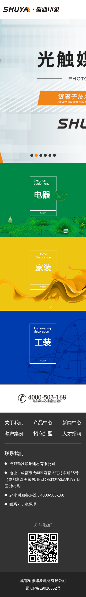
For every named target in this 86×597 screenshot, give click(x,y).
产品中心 (43, 422)
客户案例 (14, 433)
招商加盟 (43, 433)
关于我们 (14, 422)
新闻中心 (71, 422)
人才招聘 (71, 433)
